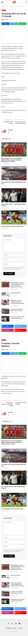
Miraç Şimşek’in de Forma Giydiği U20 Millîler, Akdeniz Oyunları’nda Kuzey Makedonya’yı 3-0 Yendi (11, 160)
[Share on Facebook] (5, 23)
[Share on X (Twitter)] (14, 23)
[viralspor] (14, 2)
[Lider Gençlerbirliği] (5, 294)
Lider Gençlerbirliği (15, 292)
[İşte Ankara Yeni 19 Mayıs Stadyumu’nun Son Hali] (14, 173)
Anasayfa (3, 6)
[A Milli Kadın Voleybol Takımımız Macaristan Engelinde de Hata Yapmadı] (5, 302)
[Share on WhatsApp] (22, 23)
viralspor (6, 19)
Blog (7, 6)
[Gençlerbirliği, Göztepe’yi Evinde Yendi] (14, 217)
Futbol (3, 10)
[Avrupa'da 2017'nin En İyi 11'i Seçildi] (14, 35)
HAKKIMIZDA (9, 628)
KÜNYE (14, 628)
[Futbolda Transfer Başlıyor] (14, 365)
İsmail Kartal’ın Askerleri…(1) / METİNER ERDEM (7, 404)
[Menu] (2, 2)
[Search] (26, 2)
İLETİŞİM (20, 628)
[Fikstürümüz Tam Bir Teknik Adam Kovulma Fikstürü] (14, 195)
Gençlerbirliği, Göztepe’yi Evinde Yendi (12, 226)
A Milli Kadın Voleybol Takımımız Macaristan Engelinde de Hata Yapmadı (17, 302)
